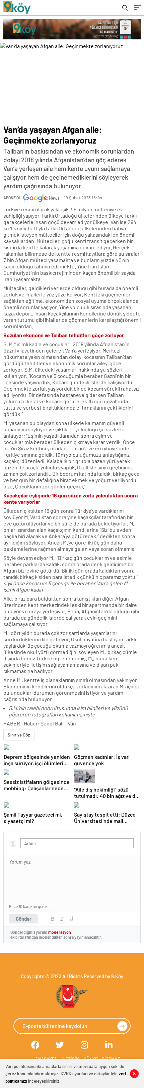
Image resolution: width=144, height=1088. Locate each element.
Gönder (23, 919)
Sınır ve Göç (19, 734)
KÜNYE (90, 1059)
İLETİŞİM (70, 1059)
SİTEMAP (111, 1059)
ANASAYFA (46, 1059)
